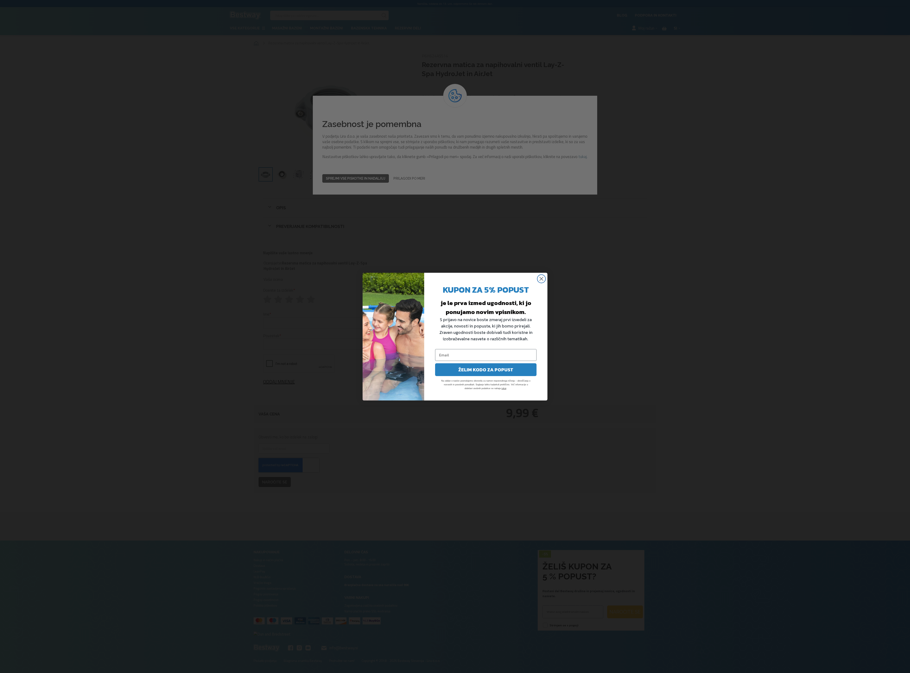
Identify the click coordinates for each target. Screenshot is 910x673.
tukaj (503, 388)
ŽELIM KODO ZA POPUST (485, 369)
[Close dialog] (541, 279)
